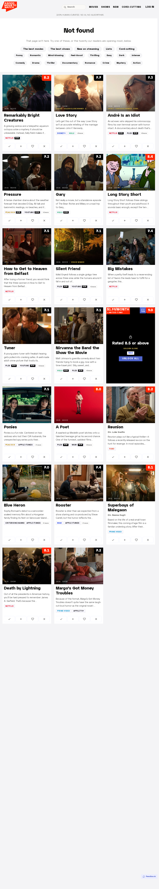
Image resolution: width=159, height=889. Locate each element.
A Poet (62, 427)
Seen (9, 146)
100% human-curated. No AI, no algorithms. (80, 15)
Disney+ (61, 133)
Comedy (20, 63)
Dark (121, 55)
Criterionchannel (14, 523)
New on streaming (88, 49)
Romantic (35, 55)
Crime (106, 63)
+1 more (38, 445)
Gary (60, 195)
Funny (19, 55)
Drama (35, 63)
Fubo (111, 449)
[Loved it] (32, 146)
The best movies (33, 49)
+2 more (46, 212)
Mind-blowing (56, 55)
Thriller (51, 63)
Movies (93, 7)
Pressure (12, 195)
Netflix (12, 138)
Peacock (12, 212)
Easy (109, 55)
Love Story (66, 115)
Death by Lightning (22, 588)
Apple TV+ (78, 611)
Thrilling (94, 55)
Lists (109, 49)
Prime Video (115, 532)
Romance (90, 63)
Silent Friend (68, 269)
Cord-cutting (131, 7)
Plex (132, 133)
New (116, 7)
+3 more (80, 133)
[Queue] (21, 146)
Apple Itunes (25, 445)
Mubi (77, 445)
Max (59, 523)
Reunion (115, 427)
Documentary (70, 63)
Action (137, 63)
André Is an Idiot (124, 115)
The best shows (60, 49)
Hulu (71, 133)
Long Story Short (124, 195)
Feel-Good (77, 55)
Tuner (9, 348)
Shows (105, 7)
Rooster (63, 505)
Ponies (10, 427)
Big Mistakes (120, 269)
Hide (44, 146)
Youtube (32, 212)
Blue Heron (14, 505)
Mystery (121, 63)
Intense (136, 55)
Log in (149, 7)
